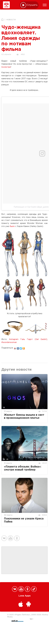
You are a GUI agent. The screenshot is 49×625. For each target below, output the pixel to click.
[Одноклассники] (23, 348)
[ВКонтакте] (18, 348)
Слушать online (32, 5)
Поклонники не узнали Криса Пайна (24, 520)
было (12, 226)
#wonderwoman (9, 342)
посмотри (6, 67)
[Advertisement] (24, 560)
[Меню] (45, 5)
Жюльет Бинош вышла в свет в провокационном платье (24, 416)
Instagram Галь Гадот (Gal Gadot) (28, 339)
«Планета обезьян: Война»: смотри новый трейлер (22, 468)
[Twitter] (20, 348)
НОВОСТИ (11, 20)
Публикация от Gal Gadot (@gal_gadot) (31, 207)
